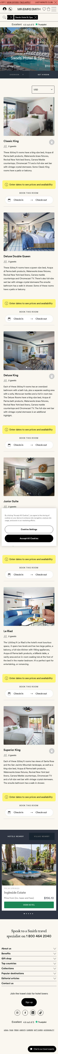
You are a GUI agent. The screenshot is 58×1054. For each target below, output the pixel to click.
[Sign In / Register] (4, 9)
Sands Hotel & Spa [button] (24, 17)
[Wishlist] (44, 9)
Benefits (5, 953)
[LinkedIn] (33, 1013)
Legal (6, 1030)
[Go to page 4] (32, 623)
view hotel (29, 905)
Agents (22, 1030)
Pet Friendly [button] (51, 142)
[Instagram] (17, 1013)
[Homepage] (29, 9)
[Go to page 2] (30, 133)
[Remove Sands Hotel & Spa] (35, 17)
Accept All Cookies (29, 538)
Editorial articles (10, 978)
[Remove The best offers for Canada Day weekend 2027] (11, 17)
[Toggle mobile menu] (53, 9)
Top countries (8, 963)
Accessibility (49, 1030)
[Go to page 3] (31, 367)
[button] (16, 836)
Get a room (43, 74)
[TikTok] (40, 1013)
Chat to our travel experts (44, 1049)
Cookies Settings (29, 529)
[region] (29, 527)
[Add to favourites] (5, 57)
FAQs (11, 1030)
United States (43, 54)
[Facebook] (25, 1013)
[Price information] (56, 66)
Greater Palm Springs (23, 54)
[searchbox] (48, 17)
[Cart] (48, 9)
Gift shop (6, 958)
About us (6, 948)
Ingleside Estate (15, 892)
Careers (29, 1030)
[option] (29, 877)
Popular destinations (12, 973)
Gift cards (38, 1030)
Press (16, 1030)
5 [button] (36, 915)
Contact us (7, 983)
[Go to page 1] (27, 133)
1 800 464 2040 (38, 936)
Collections (7, 968)
